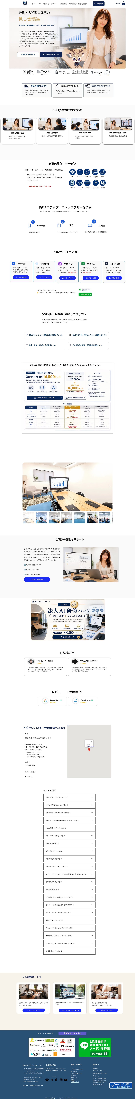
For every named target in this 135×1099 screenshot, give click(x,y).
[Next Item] (109, 486)
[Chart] (27, 335)
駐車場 (72, 1080)
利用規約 (95, 1068)
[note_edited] (52, 1080)
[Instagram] (61, 1080)
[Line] (47, 1080)
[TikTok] (56, 1080)
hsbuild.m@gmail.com (32, 1081)
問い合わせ (96, 1076)
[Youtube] (66, 1080)
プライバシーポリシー (99, 1070)
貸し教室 (73, 1075)
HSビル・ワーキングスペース (32, 1065)
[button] (123, 3)
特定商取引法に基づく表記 (100, 1073)
